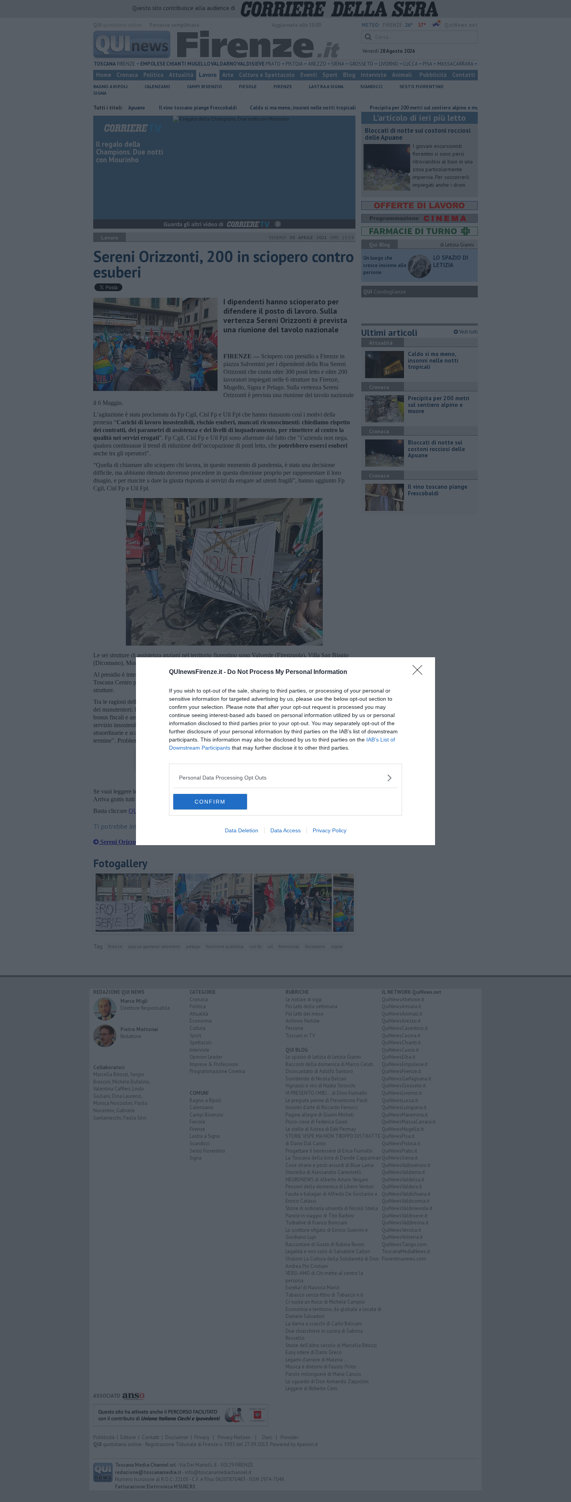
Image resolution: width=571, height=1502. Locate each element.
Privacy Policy (329, 830)
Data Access (285, 830)
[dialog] (285, 751)
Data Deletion (241, 830)
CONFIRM (210, 802)
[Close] (420, 672)
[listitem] (285, 778)
